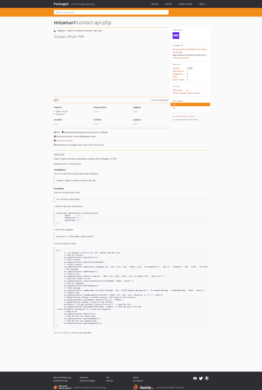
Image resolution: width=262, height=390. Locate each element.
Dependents (178, 71)
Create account (185, 4)
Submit (168, 4)
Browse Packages (87, 380)
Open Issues (178, 79)
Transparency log (180, 58)
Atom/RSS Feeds (60, 380)
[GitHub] (207, 378)
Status (136, 377)
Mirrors (109, 380)
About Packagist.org (62, 377)
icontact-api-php (65, 140)
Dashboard (138, 380)
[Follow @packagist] (201, 378)
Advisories (177, 90)
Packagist (61, 4)
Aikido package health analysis (187, 93)
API (107, 377)
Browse (155, 4)
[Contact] (195, 378)
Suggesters (178, 74)
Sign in (202, 4)
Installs (176, 68)
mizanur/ (64, 22)
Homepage (177, 52)
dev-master (178, 101)
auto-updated (190, 116)
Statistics (84, 377)
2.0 (174, 108)
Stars (175, 76)
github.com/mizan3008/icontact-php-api (191, 49)
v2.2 (174, 104)
